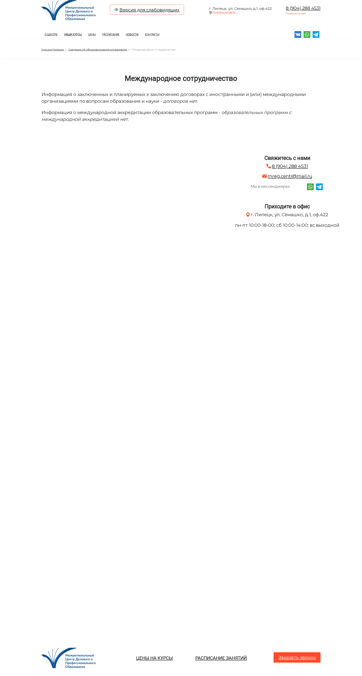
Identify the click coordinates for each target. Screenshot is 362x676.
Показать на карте (224, 12)
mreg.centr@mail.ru (290, 176)
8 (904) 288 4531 (303, 8)
